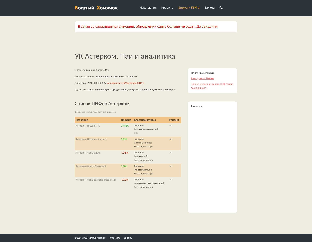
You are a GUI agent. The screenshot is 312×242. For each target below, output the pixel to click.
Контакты (128, 238)
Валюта (209, 7)
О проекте (115, 238)
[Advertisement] (212, 160)
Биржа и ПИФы (189, 7)
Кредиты (167, 7)
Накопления (148, 7)
